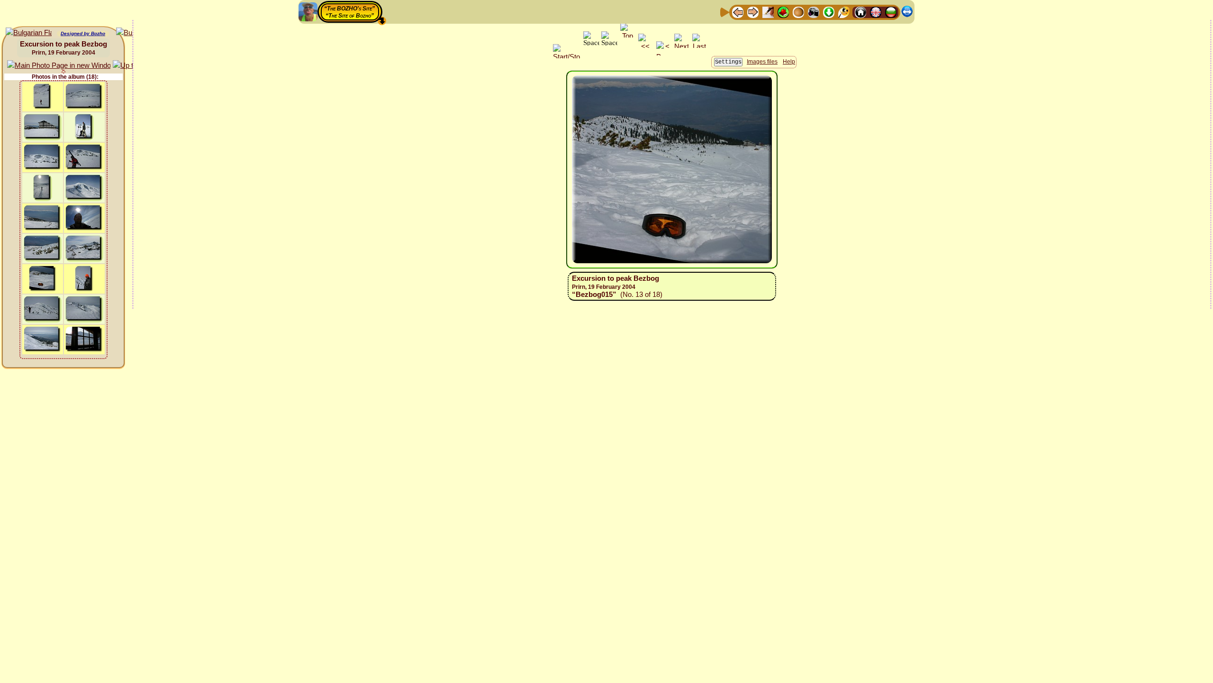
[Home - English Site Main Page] (875, 12)
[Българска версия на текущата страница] (29, 32)
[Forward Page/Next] (753, 12)
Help (789, 61)
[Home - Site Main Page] (860, 12)
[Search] (844, 12)
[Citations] (783, 12)
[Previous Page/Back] (737, 12)
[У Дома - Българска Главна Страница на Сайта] (890, 12)
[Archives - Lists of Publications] (768, 12)
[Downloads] (828, 12)
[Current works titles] (798, 12)
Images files (762, 61)
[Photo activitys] (813, 12)
